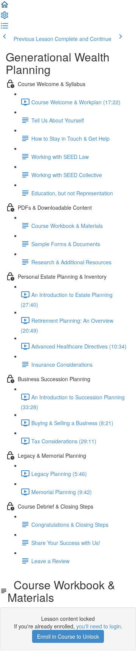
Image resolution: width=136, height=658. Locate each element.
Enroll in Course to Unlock (68, 636)
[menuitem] (4, 17)
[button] (4, 7)
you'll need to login (98, 626)
